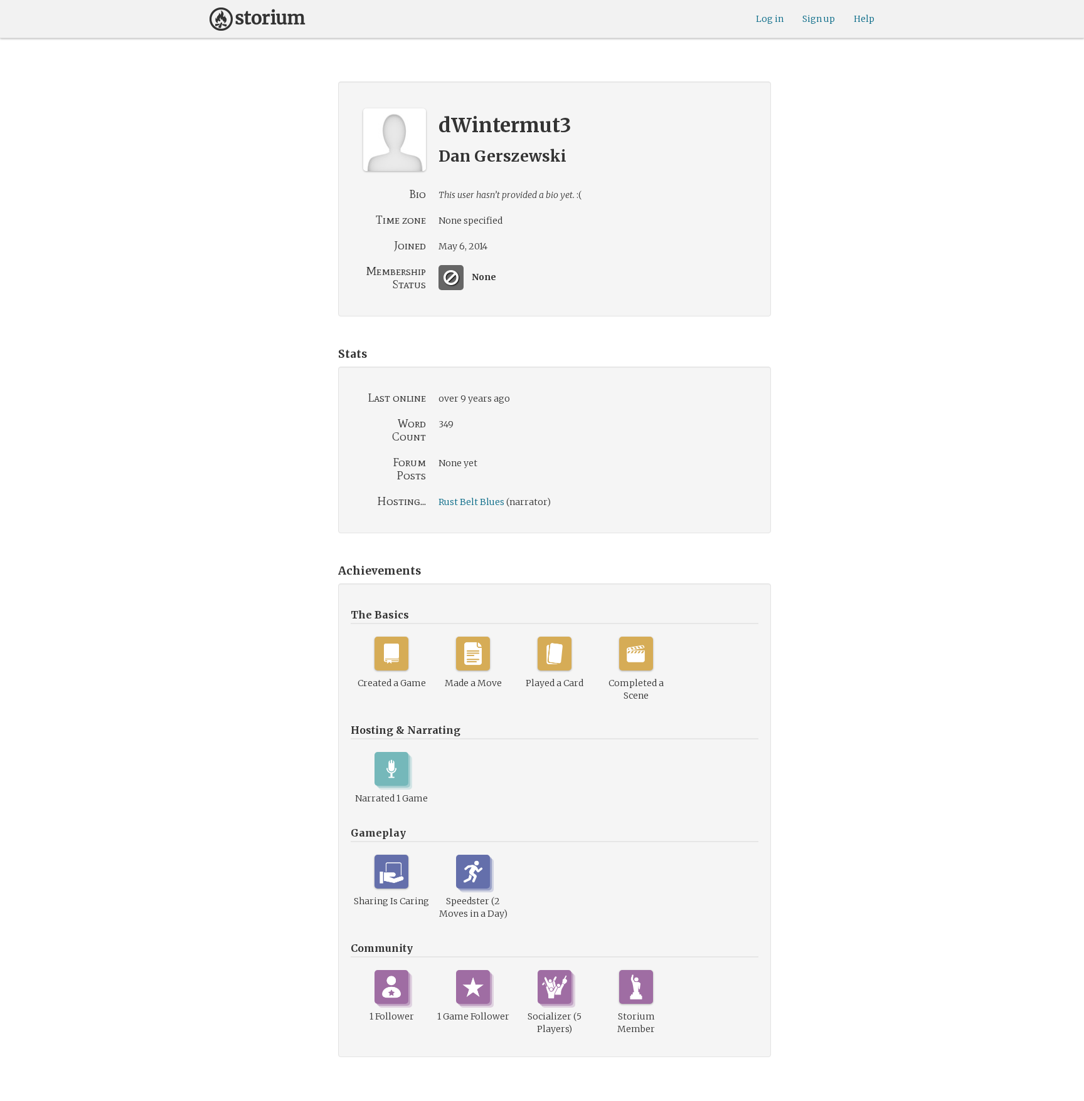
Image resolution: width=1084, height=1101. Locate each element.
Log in (770, 18)
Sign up (818, 18)
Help (864, 18)
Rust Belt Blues (471, 502)
